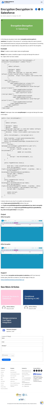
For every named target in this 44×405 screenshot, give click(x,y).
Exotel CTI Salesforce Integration (14, 386)
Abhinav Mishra (10, 306)
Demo (2, 379)
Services (2, 383)
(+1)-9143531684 (27, 379)
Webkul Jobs (26, 386)
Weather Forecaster (13, 379)
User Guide (3, 381)
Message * (4, 345)
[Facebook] (34, 371)
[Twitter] (37, 371)
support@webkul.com (26, 382)
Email (3, 341)
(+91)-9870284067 (27, 377)
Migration (2, 375)
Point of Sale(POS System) (15, 383)
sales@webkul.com (28, 384)
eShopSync (12, 370)
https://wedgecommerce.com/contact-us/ (12, 279)
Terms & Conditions (4, 388)
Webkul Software (19, 403)
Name (3, 338)
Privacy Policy (3, 386)
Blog (1, 377)
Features (2, 372)
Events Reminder (13, 372)
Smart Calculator (13, 375)
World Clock (12, 381)
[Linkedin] (39, 371)
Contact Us (3, 370)
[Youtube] (41, 371)
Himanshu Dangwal (11, 329)
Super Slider (12, 377)
